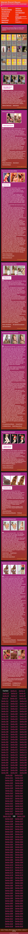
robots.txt (24, 929)
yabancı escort (7, 446)
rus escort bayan (6, 164)
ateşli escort (16, 105)
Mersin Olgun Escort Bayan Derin (3, 54)
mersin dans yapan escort (8, 556)
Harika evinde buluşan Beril (9, 519)
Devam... (22, 103)
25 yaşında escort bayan (8, 424)
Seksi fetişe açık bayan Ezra (9, 263)
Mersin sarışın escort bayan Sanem (3, 67)
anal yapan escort (8, 125)
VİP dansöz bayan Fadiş (8, 111)
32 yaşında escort (6, 683)
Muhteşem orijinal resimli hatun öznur (11, 563)
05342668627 (3, 69)
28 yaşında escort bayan (18, 324)
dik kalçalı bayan (6, 326)
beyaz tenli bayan (6, 324)
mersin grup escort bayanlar (9, 512)
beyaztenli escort (21, 639)
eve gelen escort (8, 86)
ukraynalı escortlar (6, 511)
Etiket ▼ (17, 20)
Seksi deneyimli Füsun (7, 648)
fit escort (19, 512)
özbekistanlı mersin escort (9, 641)
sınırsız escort (7, 447)
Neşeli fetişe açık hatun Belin (9, 73)
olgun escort (7, 277)
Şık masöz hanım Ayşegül (8, 432)
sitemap (14, 931)
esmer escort (5, 553)
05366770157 (3, 56)
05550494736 (9, 56)
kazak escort (13, 553)
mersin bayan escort (17, 426)
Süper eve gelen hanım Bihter (9, 170)
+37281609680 (14, 56)
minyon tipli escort (6, 105)
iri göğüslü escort (6, 426)
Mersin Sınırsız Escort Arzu (19, 42)
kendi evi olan (7, 487)
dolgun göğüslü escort (7, 465)
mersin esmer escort (7, 257)
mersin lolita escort (7, 554)
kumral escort (19, 424)
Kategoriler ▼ (18, 22)
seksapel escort (16, 685)
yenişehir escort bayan (7, 467)
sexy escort (16, 162)
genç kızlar (6, 184)
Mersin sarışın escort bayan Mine (24, 42)
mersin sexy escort (6, 162)
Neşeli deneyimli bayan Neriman (10, 332)
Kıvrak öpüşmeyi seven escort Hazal (11, 473)
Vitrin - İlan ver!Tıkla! (3, 42)
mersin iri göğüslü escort (8, 255)
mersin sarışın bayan (7, 253)
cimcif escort (7, 88)
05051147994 (24, 55)
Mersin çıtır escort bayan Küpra (9, 54)
